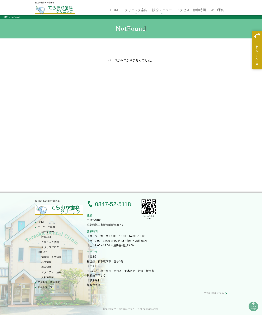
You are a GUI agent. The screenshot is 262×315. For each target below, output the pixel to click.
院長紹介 (46, 237)
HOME (5, 17)
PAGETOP (253, 307)
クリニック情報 (50, 242)
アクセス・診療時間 (49, 282)
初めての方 (47, 232)
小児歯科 (46, 262)
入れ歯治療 (47, 277)
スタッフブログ (50, 247)
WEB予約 (217, 10)
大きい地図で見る (214, 292)
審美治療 (46, 267)
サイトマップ (45, 287)
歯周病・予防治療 (51, 257)
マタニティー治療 (51, 272)
